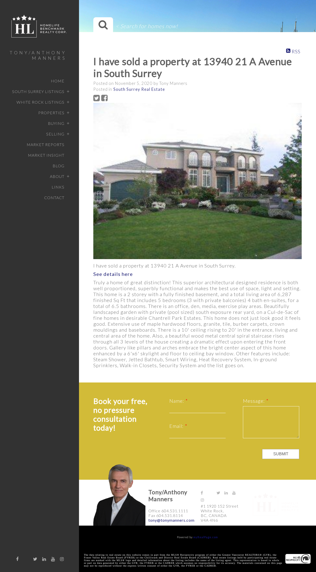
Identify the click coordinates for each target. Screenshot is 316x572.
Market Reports (45, 144)
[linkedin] (44, 559)
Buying (56, 123)
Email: (177, 426)
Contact (54, 197)
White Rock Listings (40, 102)
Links (58, 187)
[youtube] (53, 559)
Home (57, 80)
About (57, 176)
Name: (177, 401)
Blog (58, 165)
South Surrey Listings (38, 91)
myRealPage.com (205, 537)
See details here (113, 274)
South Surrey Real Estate (139, 89)
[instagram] (62, 559)
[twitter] (35, 559)
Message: (254, 401)
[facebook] (17, 559)
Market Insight (46, 155)
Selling (55, 134)
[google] (26, 557)
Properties (51, 112)
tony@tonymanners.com (171, 520)
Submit (280, 454)
